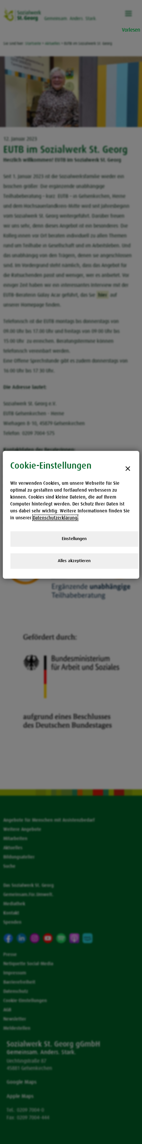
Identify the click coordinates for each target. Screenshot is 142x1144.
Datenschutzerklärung (55, 518)
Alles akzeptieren (74, 560)
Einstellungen (74, 538)
